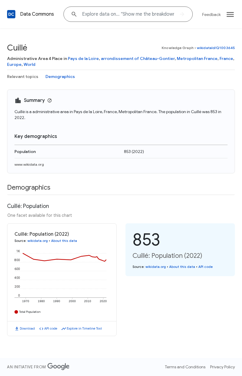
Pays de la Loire (83, 58)
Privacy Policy (222, 367)
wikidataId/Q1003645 (216, 47)
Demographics (60, 76)
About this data (64, 241)
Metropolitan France (197, 58)
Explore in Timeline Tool (84, 328)
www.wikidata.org (29, 164)
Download (27, 328)
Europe (14, 64)
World (29, 64)
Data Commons (37, 14)
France (226, 58)
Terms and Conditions (185, 367)
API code (50, 328)
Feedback (211, 14)
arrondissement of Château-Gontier (138, 58)
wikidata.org (37, 241)
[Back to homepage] (11, 14)
